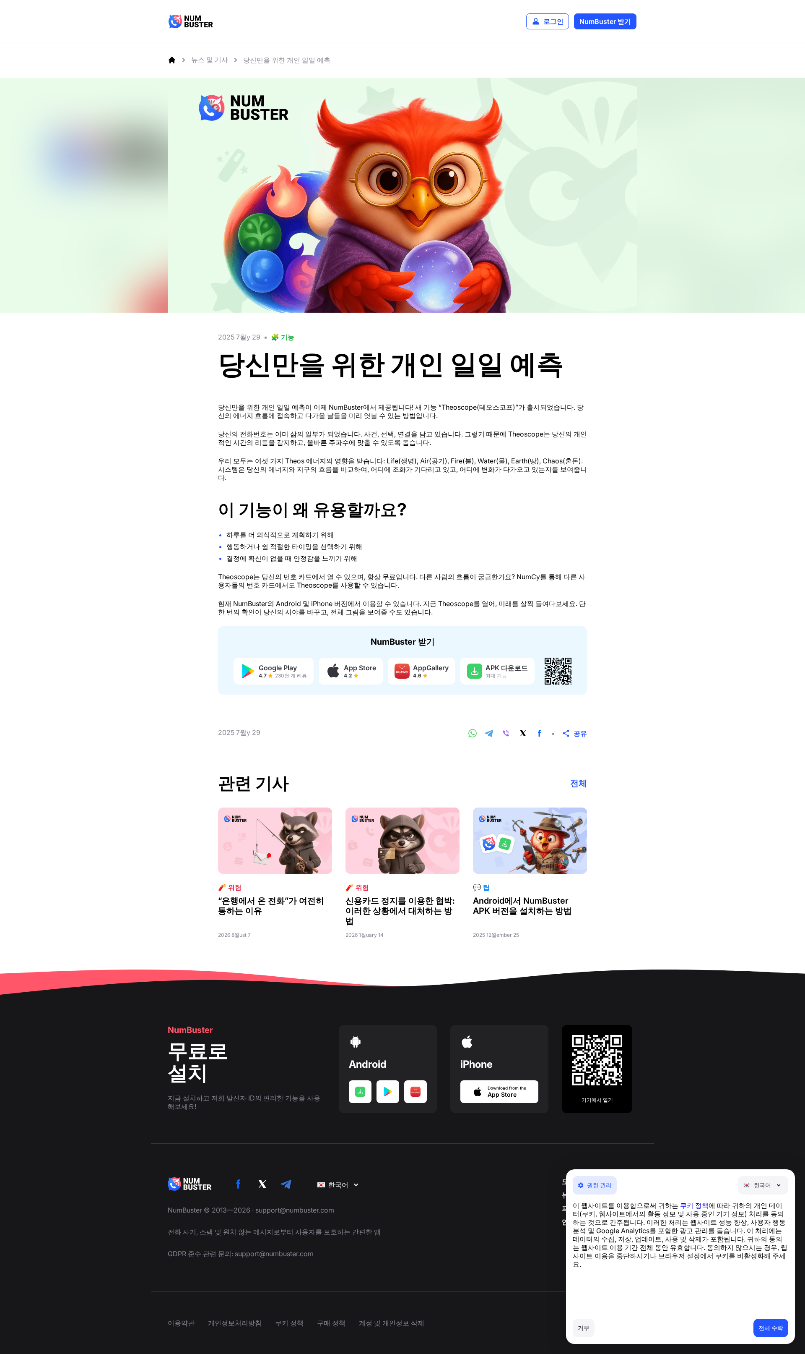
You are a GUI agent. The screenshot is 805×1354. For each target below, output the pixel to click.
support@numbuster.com (294, 1210)
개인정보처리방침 (235, 1323)
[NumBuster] (191, 21)
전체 (578, 783)
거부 (583, 1327)
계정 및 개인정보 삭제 (391, 1323)
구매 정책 (331, 1323)
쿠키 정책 (694, 1205)
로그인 (553, 21)
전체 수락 (770, 1327)
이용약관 (181, 1323)
